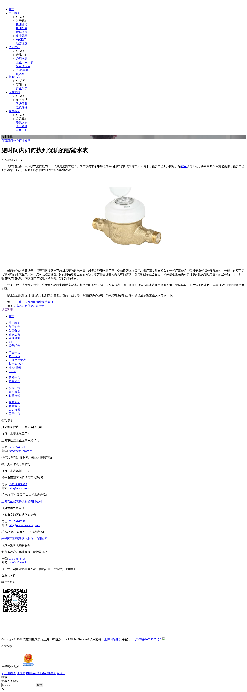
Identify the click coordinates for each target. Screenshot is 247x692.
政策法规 (21, 107)
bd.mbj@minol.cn (19, 562)
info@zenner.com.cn (20, 450)
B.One (20, 73)
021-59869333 (17, 521)
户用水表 (21, 58)
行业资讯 (24, 140)
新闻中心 (14, 77)
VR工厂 (21, 39)
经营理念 (21, 43)
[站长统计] (163, 639)
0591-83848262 (18, 484)
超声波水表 (23, 66)
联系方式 (21, 122)
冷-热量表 (22, 70)
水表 (184, 166)
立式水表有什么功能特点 (29, 305)
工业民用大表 (24, 62)
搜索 (39, 685)
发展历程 (21, 32)
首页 (11, 9)
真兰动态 (21, 88)
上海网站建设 (113, 639)
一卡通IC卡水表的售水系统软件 (33, 302)
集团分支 (21, 28)
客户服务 (21, 103)
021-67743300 (17, 447)
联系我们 (14, 111)
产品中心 (14, 47)
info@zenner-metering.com (24, 525)
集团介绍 (21, 24)
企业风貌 (21, 35)
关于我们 (14, 13)
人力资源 (21, 126)
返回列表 (7, 309)
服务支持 (14, 92)
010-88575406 (17, 558)
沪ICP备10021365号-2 (148, 639)
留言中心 (21, 130)
